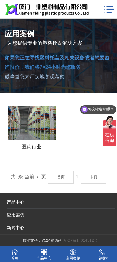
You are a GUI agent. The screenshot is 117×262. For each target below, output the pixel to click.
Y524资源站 (51, 240)
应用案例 (15, 214)
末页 (93, 177)
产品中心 (15, 202)
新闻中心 (15, 227)
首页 (61, 177)
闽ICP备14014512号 (80, 240)
